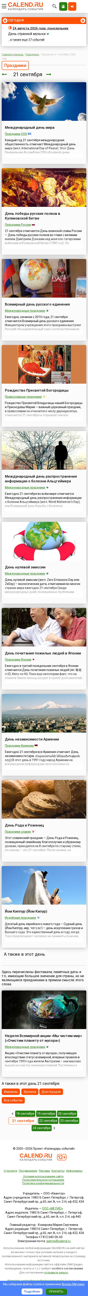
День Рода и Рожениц (24, 825)
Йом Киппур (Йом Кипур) (26, 911)
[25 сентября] (54, 1128)
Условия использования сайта (43, 1176)
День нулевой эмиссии (25, 567)
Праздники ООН (16, 134)
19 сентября (46, 1114)
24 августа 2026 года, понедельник (40, 28)
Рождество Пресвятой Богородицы (37, 390)
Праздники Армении (19, 745)
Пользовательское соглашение (43, 1179)
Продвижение (28, 1170)
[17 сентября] (12, 1113)
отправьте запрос (56, 1272)
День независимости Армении (32, 739)
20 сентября (67, 1114)
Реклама (44, 1170)
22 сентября (48, 1121)
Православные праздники (23, 396)
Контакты (58, 1170)
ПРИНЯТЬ (56, 1291)
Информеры (74, 1170)
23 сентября (69, 1121)
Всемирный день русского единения (37, 304)
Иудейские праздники (20, 917)
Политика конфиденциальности (43, 1183)
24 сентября (42, 1128)
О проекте (10, 1170)
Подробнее (32, 1291)
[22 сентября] (48, 74)
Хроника (30, 1091)
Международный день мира (29, 127)
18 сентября (25, 1114)
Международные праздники (25, 310)
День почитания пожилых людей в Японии (43, 653)
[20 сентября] (4, 74)
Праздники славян (18, 831)
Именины (11, 1091)
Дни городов (51, 1091)
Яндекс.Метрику (73, 1284)
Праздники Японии (18, 659)
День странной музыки (26, 34)
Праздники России (18, 224)
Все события (13, 1100)
